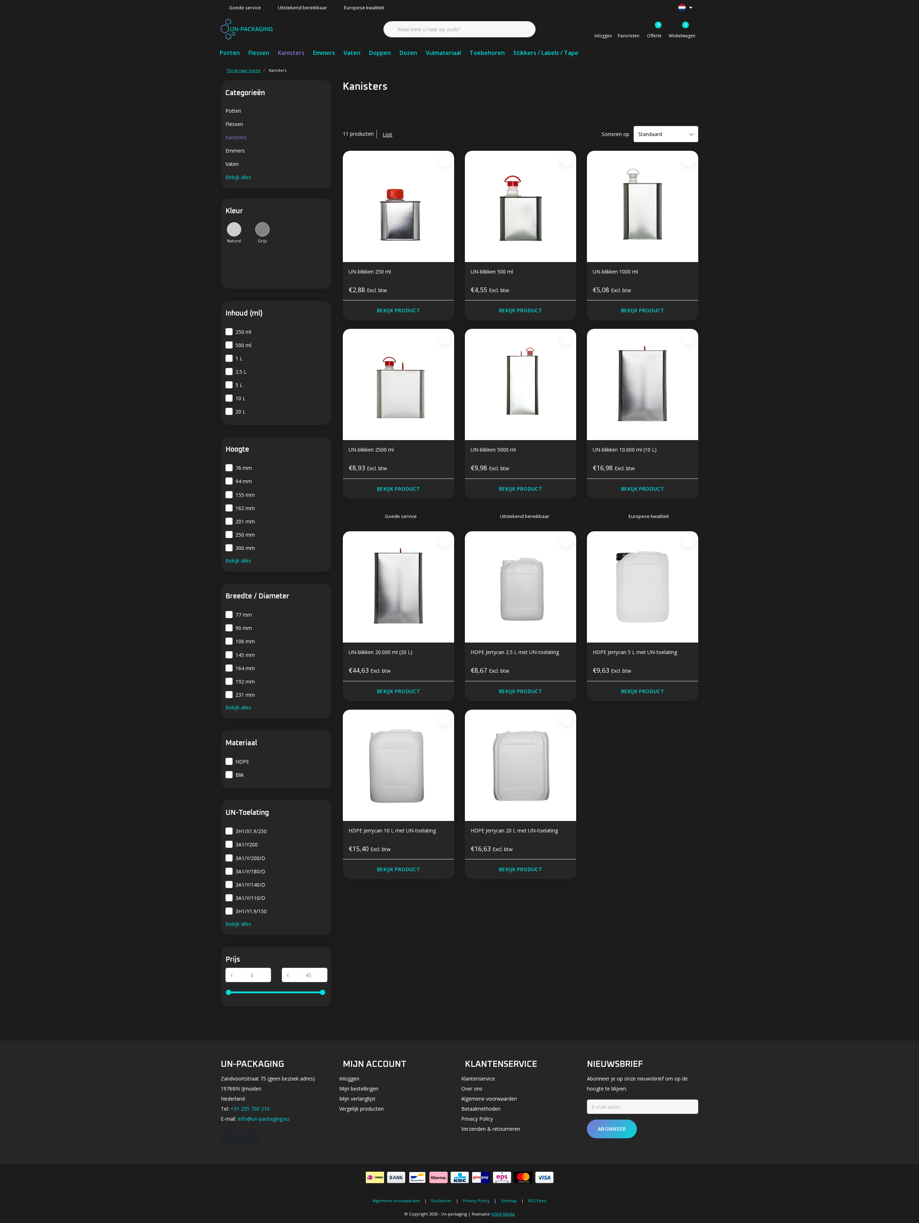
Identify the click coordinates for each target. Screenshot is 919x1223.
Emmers (324, 53)
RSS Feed (537, 1200)
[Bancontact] (417, 1177)
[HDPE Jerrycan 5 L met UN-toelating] (642, 587)
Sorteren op (615, 134)
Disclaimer (441, 1200)
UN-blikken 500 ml (492, 271)
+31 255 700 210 (250, 1108)
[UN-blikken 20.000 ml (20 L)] (398, 587)
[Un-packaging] (246, 28)
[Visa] (544, 1177)
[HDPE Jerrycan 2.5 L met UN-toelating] (520, 587)
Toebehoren (487, 53)
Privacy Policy (476, 1200)
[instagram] (251, 1138)
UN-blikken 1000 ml (615, 271)
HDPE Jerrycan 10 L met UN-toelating (392, 830)
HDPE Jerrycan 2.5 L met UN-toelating (515, 652)
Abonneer (612, 1128)
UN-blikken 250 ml (370, 271)
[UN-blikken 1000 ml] (642, 206)
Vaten (352, 53)
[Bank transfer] (396, 1177)
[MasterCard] (523, 1177)
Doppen (380, 53)
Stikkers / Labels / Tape (545, 53)
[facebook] (229, 1138)
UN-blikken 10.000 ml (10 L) (625, 449)
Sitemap (509, 1200)
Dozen (408, 53)
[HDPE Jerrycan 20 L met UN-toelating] (520, 765)
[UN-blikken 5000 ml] (520, 384)
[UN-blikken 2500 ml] (398, 384)
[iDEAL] (375, 1177)
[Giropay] (481, 1177)
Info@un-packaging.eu (263, 1118)
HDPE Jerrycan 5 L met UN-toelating (635, 652)
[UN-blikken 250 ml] (398, 206)
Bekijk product (398, 310)
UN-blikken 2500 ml (371, 449)
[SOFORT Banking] (438, 1177)
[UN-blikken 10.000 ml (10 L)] (642, 384)
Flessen (258, 53)
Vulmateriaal (443, 53)
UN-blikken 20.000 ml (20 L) (380, 652)
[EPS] (502, 1177)
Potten (230, 53)
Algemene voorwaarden (396, 1200)
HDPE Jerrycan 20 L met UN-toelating (514, 830)
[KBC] (460, 1177)
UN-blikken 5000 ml (493, 449)
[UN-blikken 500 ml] (520, 206)
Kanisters (291, 53)
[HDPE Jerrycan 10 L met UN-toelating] (398, 765)
